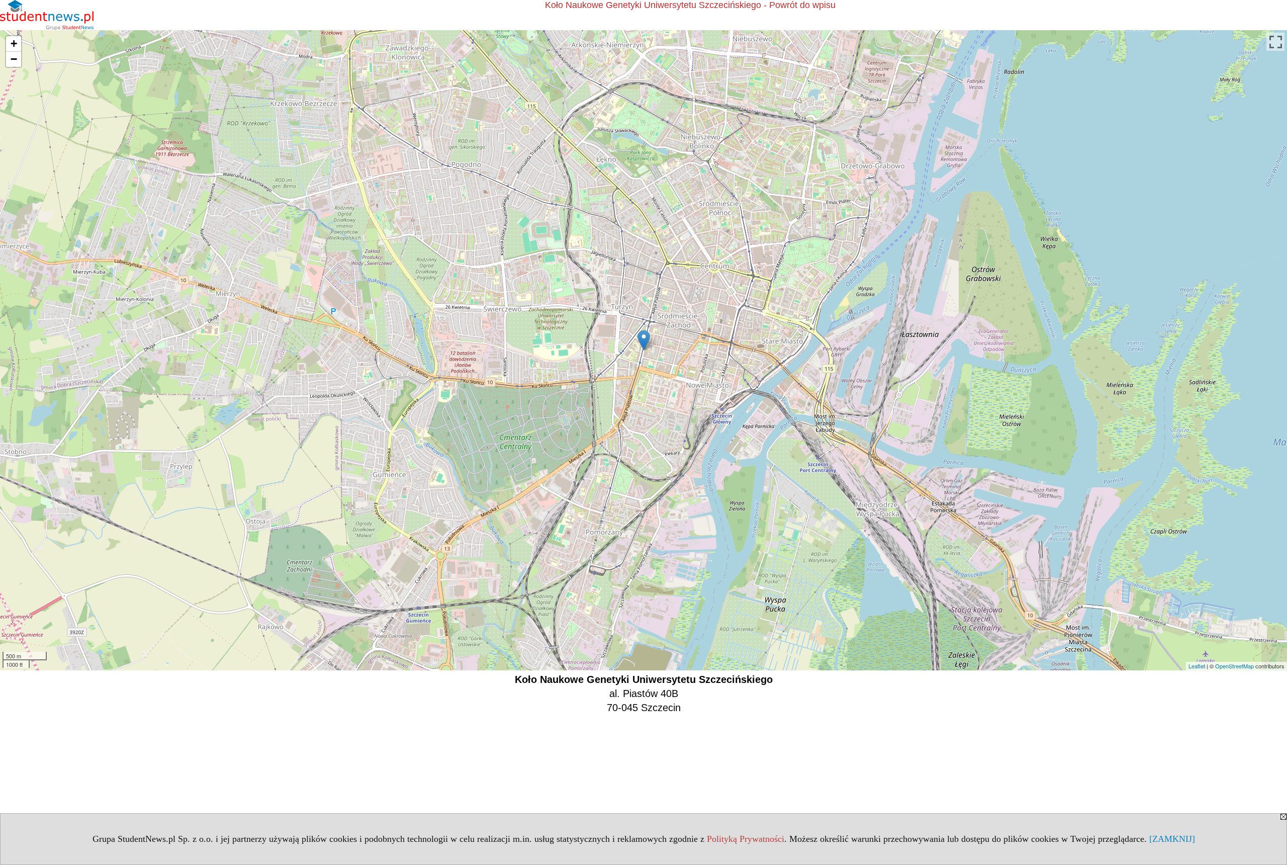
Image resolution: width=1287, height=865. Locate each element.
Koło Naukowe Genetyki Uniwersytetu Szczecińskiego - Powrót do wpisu (690, 5)
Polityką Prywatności (745, 839)
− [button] (14, 59)
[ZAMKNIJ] (1172, 839)
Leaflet (1196, 666)
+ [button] (14, 43)
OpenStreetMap (1234, 666)
